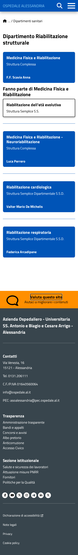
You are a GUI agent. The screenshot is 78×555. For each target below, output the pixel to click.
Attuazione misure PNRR (20, 472)
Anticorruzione (13, 442)
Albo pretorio (12, 437)
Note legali (10, 524)
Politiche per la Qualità (19, 482)
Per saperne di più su (39, 67)
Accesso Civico (13, 448)
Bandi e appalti (13, 427)
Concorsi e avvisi (15, 432)
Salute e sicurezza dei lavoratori (25, 466)
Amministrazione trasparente (23, 422)
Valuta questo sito (46, 297)
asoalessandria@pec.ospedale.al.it (34, 400)
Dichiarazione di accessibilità (21, 515)
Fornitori (9, 477)
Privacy (7, 533)
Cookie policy (11, 543)
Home (5, 21)
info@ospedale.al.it (17, 392)
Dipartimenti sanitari (27, 21)
